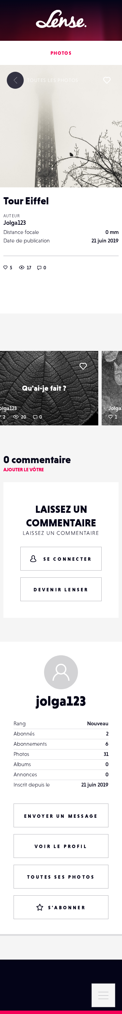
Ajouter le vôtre (23, 469)
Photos (61, 53)
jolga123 (61, 701)
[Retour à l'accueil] (61, 19)
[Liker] (107, 80)
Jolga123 (14, 222)
